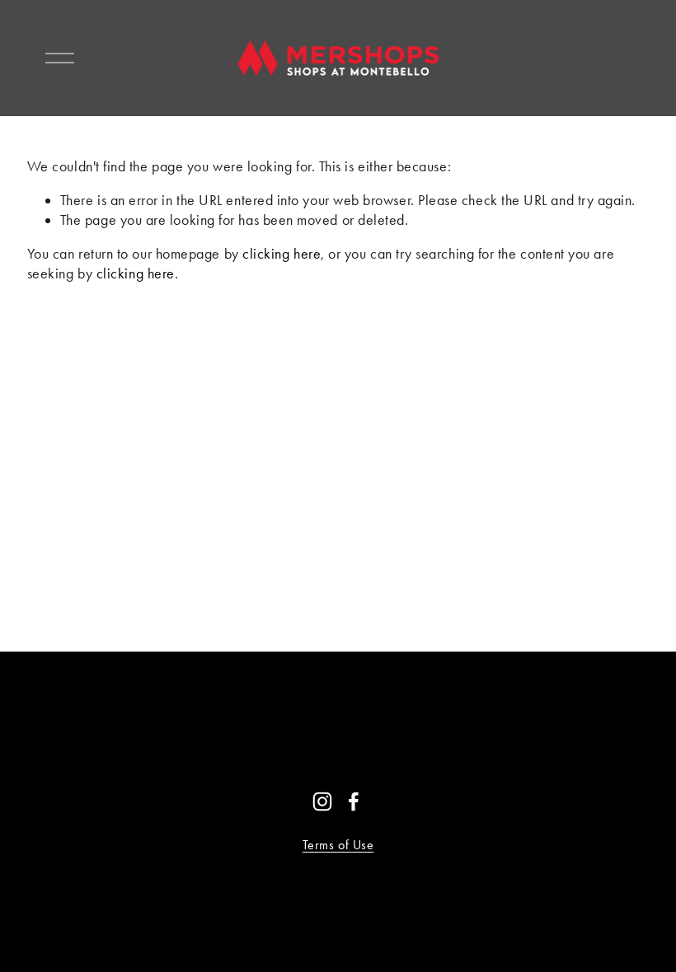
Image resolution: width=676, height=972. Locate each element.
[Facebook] (354, 801)
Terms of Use (338, 845)
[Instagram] (322, 801)
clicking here (281, 253)
